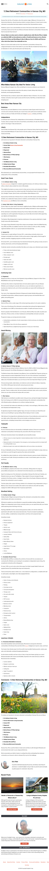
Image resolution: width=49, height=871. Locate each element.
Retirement (30, 13)
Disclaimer (43, 862)
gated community (6, 184)
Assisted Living (7, 200)
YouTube (27, 865)
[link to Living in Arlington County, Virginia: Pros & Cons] (37, 785)
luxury (26, 645)
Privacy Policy (24, 862)
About (4, 862)
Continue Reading (12, 809)
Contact (18, 862)
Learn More (24, 843)
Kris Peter (23, 13)
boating (29, 113)
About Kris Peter (11, 862)
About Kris (30, 768)
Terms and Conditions (34, 862)
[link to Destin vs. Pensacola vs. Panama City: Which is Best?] (12, 785)
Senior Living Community (16, 145)
